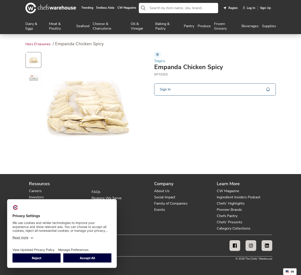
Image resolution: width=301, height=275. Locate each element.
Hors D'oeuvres (38, 44)
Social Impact (164, 197)
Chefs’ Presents (229, 222)
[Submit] (143, 8)
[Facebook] (234, 245)
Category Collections (233, 228)
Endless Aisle (105, 8)
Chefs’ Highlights (231, 203)
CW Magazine (126, 8)
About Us (162, 191)
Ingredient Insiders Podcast (238, 197)
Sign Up (265, 8)
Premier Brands (229, 209)
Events (159, 209)
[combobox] (183, 8)
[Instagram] (251, 245)
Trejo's (159, 61)
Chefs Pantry (227, 216)
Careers (35, 191)
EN (292, 271)
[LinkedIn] (267, 245)
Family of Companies (171, 203)
